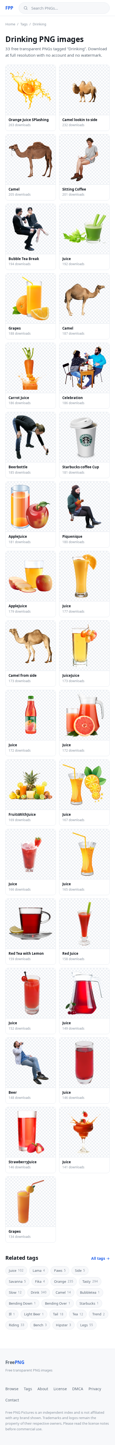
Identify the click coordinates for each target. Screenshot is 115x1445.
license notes (98, 1423)
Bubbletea (90, 1292)
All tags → (100, 1258)
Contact (12, 1399)
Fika (40, 1281)
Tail (58, 1314)
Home (10, 24)
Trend (98, 1314)
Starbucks (89, 1303)
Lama (39, 1270)
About (42, 1388)
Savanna (17, 1281)
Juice (16, 1270)
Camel (63, 1292)
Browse (11, 1388)
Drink (39, 1292)
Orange (63, 1281)
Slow (15, 1292)
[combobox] (68, 8)
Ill (12, 1314)
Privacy (95, 1388)
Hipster (63, 1325)
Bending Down (22, 1303)
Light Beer (34, 1314)
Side (80, 1270)
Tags (24, 24)
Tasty (90, 1281)
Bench (40, 1325)
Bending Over (57, 1303)
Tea (77, 1314)
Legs (86, 1325)
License (60, 1388)
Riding (16, 1325)
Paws (60, 1270)
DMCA (77, 1388)
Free (14, 1362)
